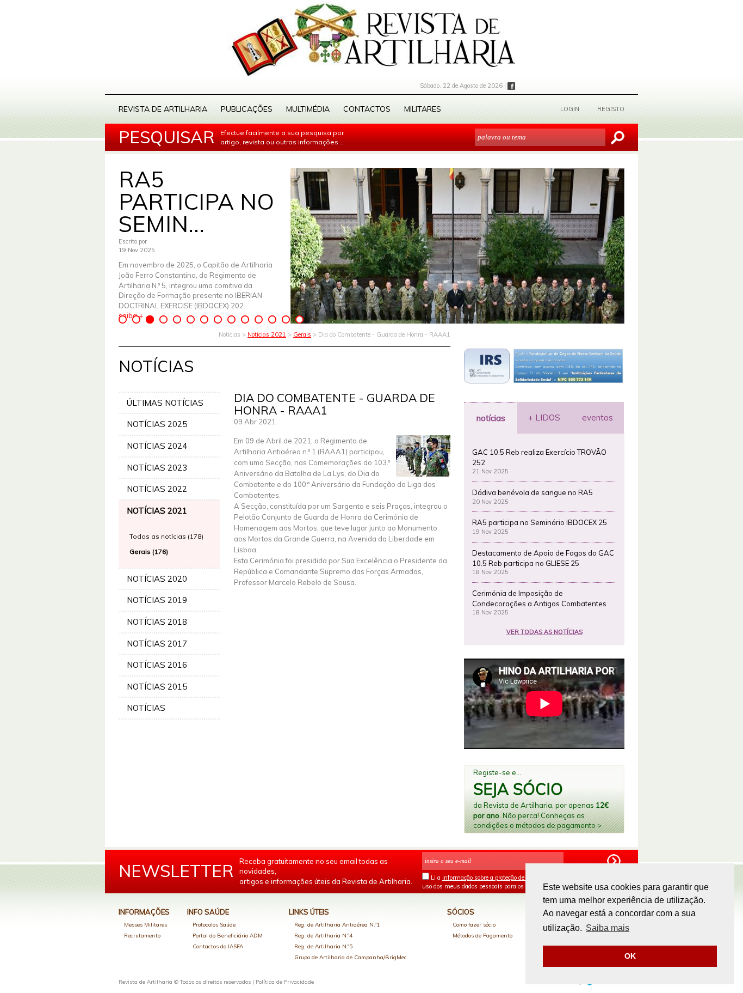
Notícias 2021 (266, 334)
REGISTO (610, 109)
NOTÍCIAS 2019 (157, 600)
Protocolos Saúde (214, 924)
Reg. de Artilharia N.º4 (323, 935)
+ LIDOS (544, 417)
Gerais (302, 334)
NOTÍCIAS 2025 (157, 424)
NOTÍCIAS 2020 (157, 579)
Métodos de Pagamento (482, 935)
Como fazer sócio (474, 924)
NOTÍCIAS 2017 (157, 643)
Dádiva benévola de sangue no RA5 (532, 492)
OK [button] (630, 956)
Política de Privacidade (285, 981)
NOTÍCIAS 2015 (157, 686)
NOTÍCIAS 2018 (157, 622)
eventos (597, 417)
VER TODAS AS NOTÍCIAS (544, 632)
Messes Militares (145, 924)
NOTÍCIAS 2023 (157, 467)
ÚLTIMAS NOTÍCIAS (165, 403)
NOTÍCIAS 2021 (157, 510)
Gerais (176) (148, 551)
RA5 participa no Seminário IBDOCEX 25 (539, 522)
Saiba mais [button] (607, 928)
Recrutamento (142, 935)
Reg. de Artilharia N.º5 (323, 946)
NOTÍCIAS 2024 (157, 446)
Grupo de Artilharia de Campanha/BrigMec (350, 957)
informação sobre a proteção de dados (492, 877)
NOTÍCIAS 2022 (157, 489)
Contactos (367, 109)
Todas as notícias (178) (166, 536)
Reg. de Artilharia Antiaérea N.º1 (337, 924)
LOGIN (569, 109)
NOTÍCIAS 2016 (157, 665)
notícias (490, 418)
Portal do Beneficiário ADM (228, 935)
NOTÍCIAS (146, 708)
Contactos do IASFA (218, 946)
